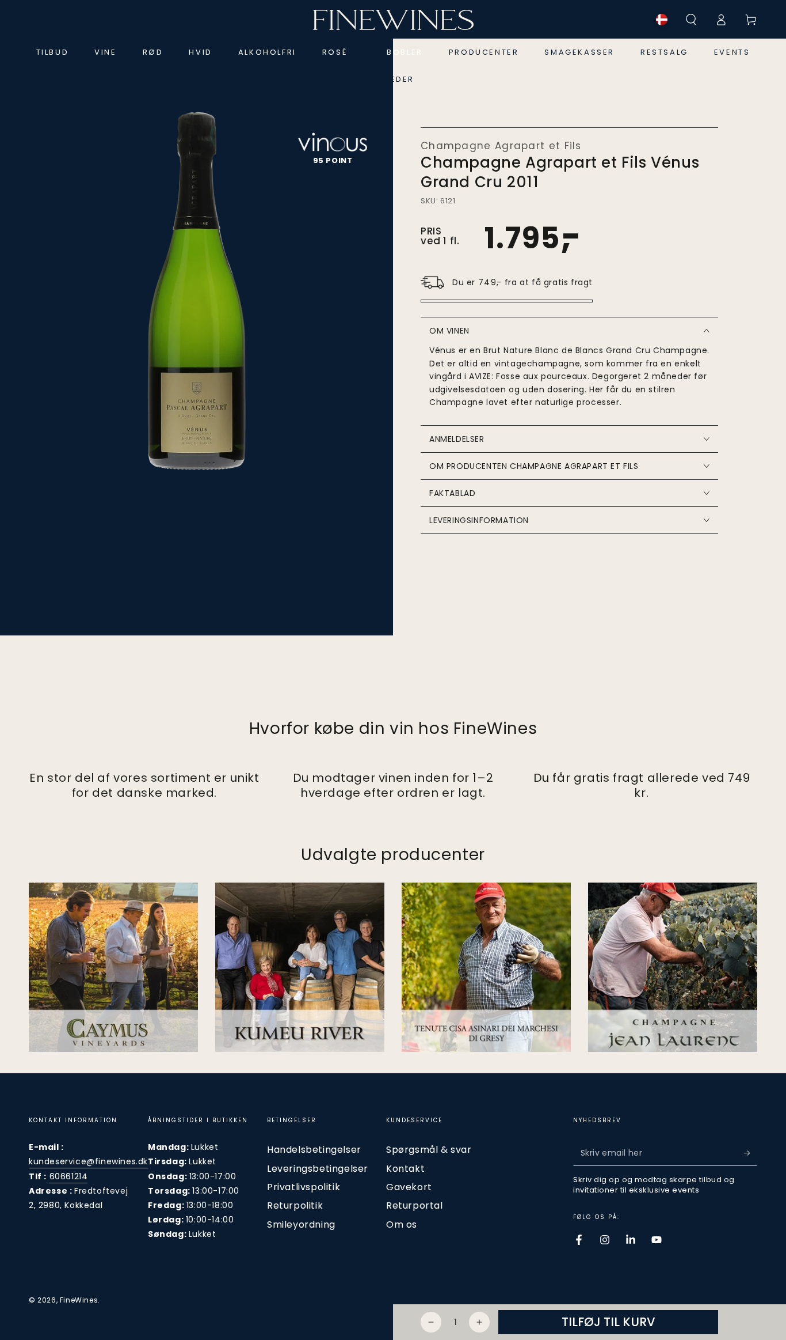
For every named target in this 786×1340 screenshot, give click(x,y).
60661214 (68, 1176)
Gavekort (409, 1187)
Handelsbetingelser (314, 1149)
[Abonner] (750, 1152)
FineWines (79, 1300)
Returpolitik (295, 1205)
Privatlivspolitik (303, 1187)
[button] (691, 19)
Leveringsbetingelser (317, 1168)
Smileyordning (301, 1224)
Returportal (414, 1205)
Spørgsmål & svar (429, 1149)
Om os (401, 1224)
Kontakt (405, 1168)
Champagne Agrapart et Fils (501, 146)
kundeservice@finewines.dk (88, 1161)
